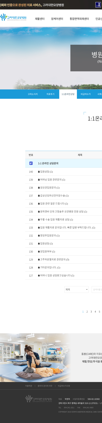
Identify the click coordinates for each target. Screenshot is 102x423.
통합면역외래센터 (79, 18)
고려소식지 (33, 94)
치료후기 (50, 94)
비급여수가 (86, 94)
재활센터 (39, 18)
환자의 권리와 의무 (45, 386)
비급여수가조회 (64, 386)
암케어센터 (57, 18)
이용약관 (28, 386)
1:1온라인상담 (68, 94)
